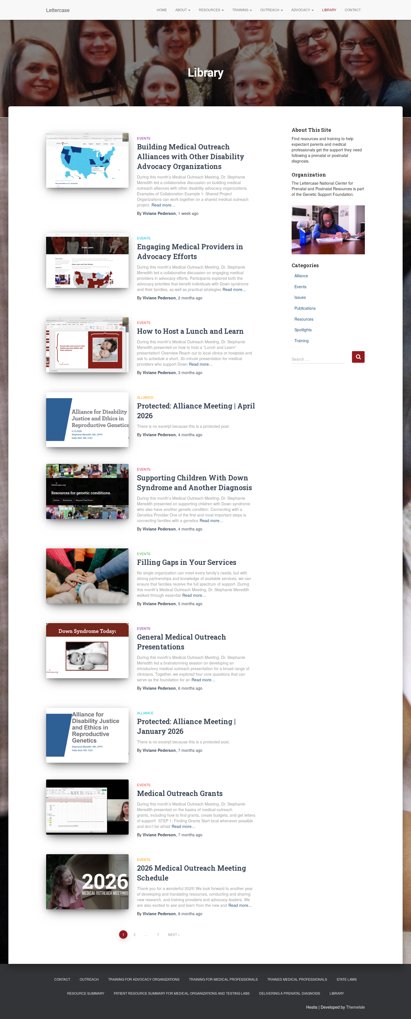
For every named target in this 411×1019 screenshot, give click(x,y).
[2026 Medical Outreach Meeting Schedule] (87, 881)
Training (240, 9)
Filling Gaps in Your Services (186, 562)
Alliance (145, 397)
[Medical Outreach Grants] (87, 807)
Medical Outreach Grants (180, 793)
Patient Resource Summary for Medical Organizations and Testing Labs (182, 993)
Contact (353, 9)
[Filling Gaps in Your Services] (87, 576)
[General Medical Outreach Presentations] (87, 650)
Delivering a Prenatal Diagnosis (289, 993)
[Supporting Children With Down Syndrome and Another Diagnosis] (87, 491)
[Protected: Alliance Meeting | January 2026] (87, 735)
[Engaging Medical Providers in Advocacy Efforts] (87, 260)
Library (329, 9)
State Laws (347, 979)
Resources (210, 9)
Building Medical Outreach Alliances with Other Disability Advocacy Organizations (190, 156)
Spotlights (303, 329)
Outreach (270, 9)
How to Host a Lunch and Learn (190, 331)
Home (162, 9)
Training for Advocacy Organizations (143, 979)
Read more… (163, 205)
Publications (305, 308)
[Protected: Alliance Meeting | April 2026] (87, 419)
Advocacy (301, 9)
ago (188, 213)
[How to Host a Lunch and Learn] (87, 344)
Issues (300, 297)
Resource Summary (85, 993)
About (181, 9)
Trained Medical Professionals (297, 979)
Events (143, 138)
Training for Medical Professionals (223, 979)
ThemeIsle (355, 1007)
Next (172, 934)
